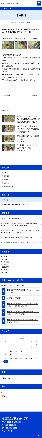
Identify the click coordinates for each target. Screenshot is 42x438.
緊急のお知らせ (8, 187)
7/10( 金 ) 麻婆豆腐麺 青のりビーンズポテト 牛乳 (17, 238)
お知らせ (6, 183)
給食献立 (6, 180)
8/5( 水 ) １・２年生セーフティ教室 (11, 219)
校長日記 (6, 176)
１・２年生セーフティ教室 (13, 298)
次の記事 (35, 95)
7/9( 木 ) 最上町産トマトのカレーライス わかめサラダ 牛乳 (19, 242)
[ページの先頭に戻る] (39, 435)
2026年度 (5, 256)
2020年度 (5, 272)
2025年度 (5, 259)
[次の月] (37, 338)
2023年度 (5, 264)
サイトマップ (8, 431)
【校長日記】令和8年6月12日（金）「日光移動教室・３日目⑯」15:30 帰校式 (22, 321)
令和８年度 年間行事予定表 (18, 205)
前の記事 (7, 95)
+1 (36, 46)
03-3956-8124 (11, 425)
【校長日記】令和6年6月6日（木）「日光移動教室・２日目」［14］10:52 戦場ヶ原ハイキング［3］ (22, 305)
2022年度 (5, 267)
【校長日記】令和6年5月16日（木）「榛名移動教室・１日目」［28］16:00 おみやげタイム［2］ (23, 313)
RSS (5, 396)
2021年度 (5, 269)
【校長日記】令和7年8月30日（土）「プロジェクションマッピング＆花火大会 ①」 (23, 291)
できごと (6, 173)
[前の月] (4, 338)
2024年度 (5, 262)
